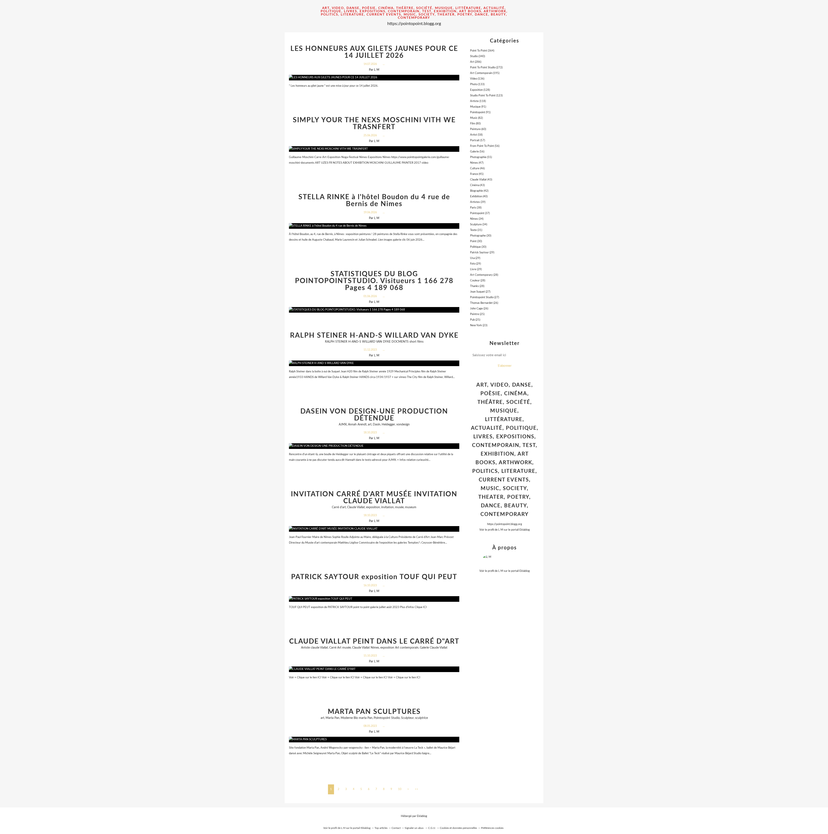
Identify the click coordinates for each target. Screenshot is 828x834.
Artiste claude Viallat (314, 647)
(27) (480, 291)
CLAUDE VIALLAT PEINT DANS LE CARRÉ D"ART (374, 641)
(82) (476, 118)
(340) (477, 56)
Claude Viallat (356, 507)
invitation (387, 507)
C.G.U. (432, 828)
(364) (482, 50)
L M (500, 529)
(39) (477, 202)
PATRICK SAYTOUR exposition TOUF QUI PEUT (374, 577)
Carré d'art (339, 507)
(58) (476, 134)
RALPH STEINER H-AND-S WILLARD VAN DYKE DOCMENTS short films (374, 341)
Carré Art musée (340, 647)
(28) (484, 275)
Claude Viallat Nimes (365, 647)
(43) (481, 179)
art (370, 424)
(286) (475, 62)
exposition (373, 507)
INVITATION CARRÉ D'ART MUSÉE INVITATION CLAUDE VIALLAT (374, 498)
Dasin (376, 424)
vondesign (403, 424)
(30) (480, 235)
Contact (396, 828)
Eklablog (422, 816)
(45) (476, 174)
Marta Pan (332, 718)
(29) (482, 252)
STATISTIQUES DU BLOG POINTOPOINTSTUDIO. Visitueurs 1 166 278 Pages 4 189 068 (374, 281)
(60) (478, 129)
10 (399, 789)
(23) (478, 325)
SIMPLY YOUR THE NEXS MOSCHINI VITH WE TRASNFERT (374, 123)
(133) (477, 84)
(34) (476, 219)
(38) (475, 207)
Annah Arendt (357, 424)
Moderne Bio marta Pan (356, 718)
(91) (478, 106)
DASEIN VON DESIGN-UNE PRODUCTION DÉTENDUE (374, 415)
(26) (484, 303)
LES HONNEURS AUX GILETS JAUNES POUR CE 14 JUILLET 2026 (374, 52)
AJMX (343, 424)
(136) (477, 78)
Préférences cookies (492, 828)
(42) (479, 191)
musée (399, 507)
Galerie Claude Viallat (433, 647)
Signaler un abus (414, 828)
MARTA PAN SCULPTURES (374, 711)
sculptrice (421, 718)
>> (416, 789)
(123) (486, 95)
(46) (477, 168)
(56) (484, 146)
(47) (476, 162)
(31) (476, 230)
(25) (477, 314)
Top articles (381, 828)
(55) (481, 157)
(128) (480, 90)
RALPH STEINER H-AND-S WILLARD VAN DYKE (374, 335)
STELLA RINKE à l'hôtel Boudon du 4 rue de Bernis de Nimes (374, 200)
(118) (478, 101)
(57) (477, 140)
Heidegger (388, 424)
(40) (479, 196)
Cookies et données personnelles (458, 828)
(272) (486, 67)
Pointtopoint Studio (387, 718)
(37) (480, 213)
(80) (475, 123)
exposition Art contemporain (399, 647)
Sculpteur (407, 718)
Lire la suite (374, 94)
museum (410, 507)
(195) (484, 73)
